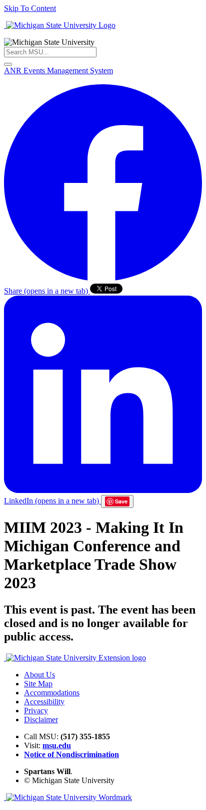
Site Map (38, 683)
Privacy (36, 710)
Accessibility (44, 701)
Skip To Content (30, 8)
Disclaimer (41, 719)
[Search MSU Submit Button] (8, 64)
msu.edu (56, 745)
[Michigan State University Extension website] (75, 657)
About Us (39, 674)
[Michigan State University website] (60, 25)
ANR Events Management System (58, 70)
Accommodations (52, 692)
